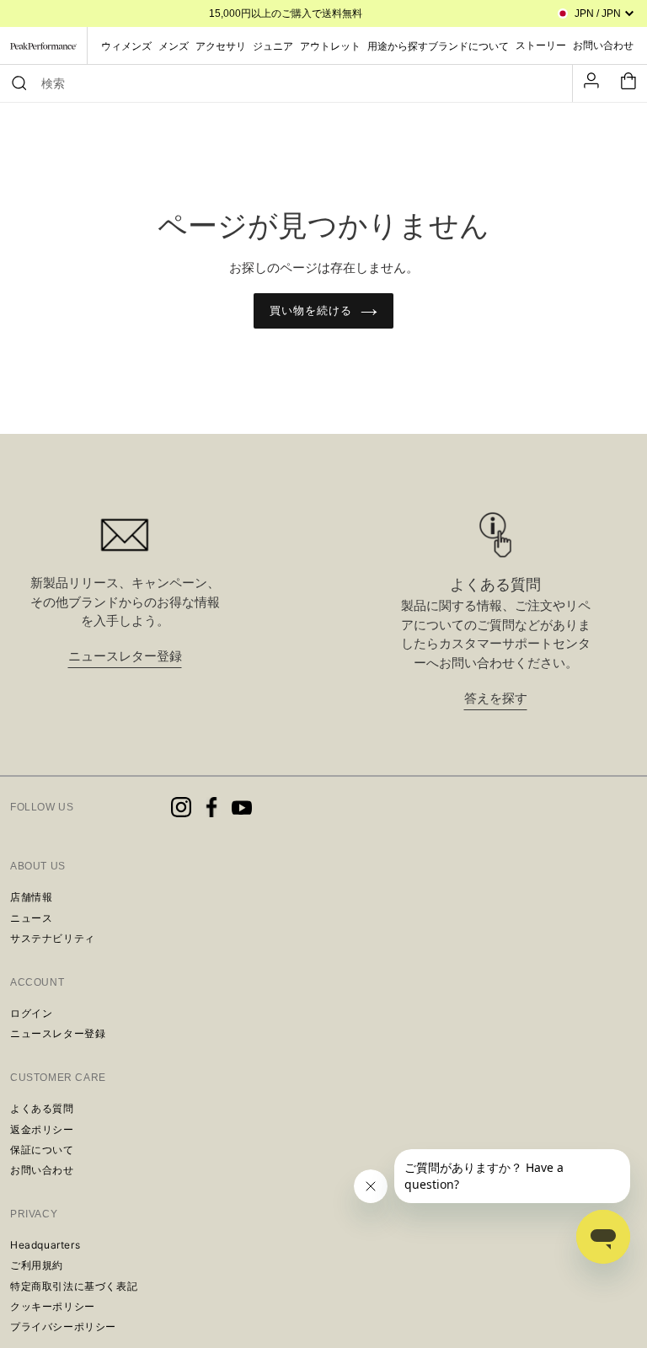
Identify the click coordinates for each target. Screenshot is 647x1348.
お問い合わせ (42, 1169)
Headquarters (45, 1244)
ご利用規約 (36, 1265)
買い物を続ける (311, 310)
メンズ (173, 46)
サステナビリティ (52, 938)
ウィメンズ (126, 46)
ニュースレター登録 (125, 656)
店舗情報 (31, 897)
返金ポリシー (42, 1129)
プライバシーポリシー (63, 1326)
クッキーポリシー (52, 1306)
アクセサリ (220, 46)
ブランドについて (468, 46)
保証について (42, 1149)
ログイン (31, 1013)
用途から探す (397, 46)
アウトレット (330, 46)
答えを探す (495, 698)
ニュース (31, 918)
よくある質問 (42, 1108)
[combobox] (294, 83)
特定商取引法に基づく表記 (73, 1286)
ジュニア (273, 46)
